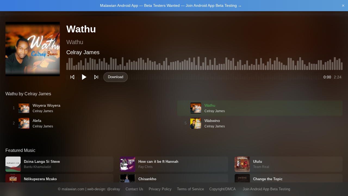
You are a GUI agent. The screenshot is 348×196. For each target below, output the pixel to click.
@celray (113, 189)
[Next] (96, 77)
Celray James (83, 52)
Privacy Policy (160, 189)
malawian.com (73, 189)
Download (115, 77)
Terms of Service (190, 189)
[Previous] (72, 77)
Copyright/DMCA (222, 189)
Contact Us (134, 189)
